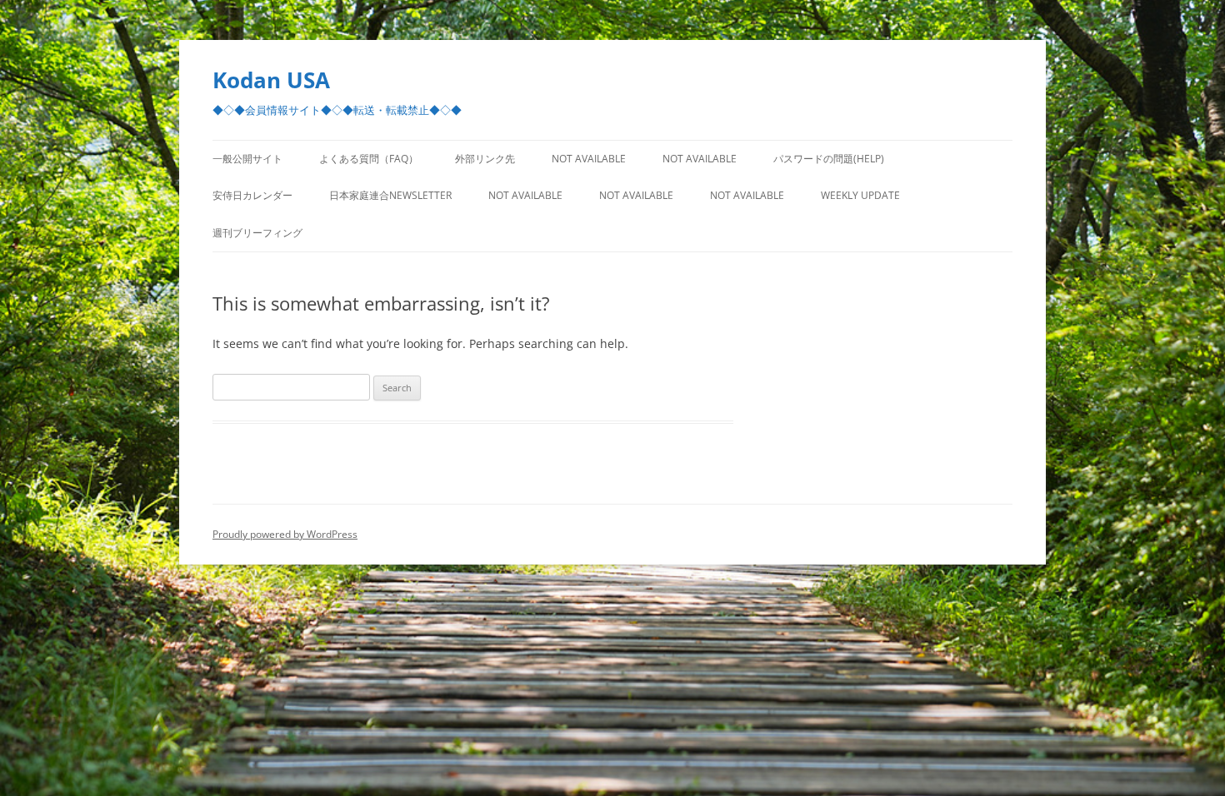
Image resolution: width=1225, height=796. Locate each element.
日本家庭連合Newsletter (390, 195)
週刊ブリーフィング (257, 233)
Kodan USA (271, 80)
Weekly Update (860, 195)
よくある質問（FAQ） (368, 159)
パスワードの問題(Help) (828, 159)
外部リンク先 (485, 159)
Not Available (589, 159)
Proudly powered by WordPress (285, 534)
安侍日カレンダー (252, 195)
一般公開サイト (247, 159)
